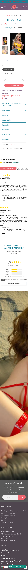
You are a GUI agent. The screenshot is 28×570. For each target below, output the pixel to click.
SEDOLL (12, 145)
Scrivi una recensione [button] (14, 283)
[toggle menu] (1, 7)
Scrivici (3, 555)
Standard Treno (8, 69)
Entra (22, 497)
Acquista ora (14, 85)
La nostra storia (6, 553)
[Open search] (18, 168)
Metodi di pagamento (8, 558)
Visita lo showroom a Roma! (10, 550)
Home (8, 15)
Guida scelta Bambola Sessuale (11, 561)
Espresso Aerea (8, 73)
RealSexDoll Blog (7, 564)
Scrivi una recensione (8, 168)
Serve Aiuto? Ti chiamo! (17, 566)
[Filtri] (22, 168)
